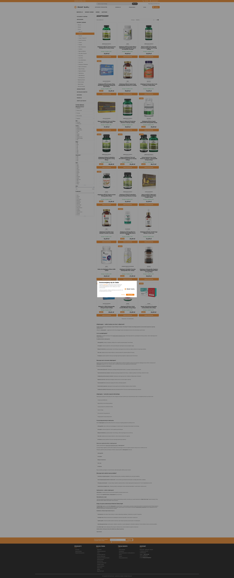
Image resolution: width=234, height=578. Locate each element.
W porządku (130, 294)
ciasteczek (105, 284)
